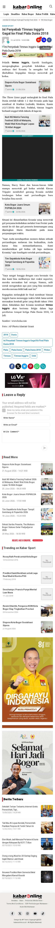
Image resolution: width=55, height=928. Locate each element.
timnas (7, 355)
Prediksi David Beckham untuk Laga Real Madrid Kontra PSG (20, 575)
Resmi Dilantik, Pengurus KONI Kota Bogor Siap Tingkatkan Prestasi (20, 608)
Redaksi (14, 901)
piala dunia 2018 (33, 349)
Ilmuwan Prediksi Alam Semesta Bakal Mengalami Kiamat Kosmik (18, 874)
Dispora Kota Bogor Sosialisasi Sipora (20, 84)
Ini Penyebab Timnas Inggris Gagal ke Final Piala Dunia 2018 (26, 342)
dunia (14, 334)
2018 (5, 334)
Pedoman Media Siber (33, 901)
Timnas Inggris (21, 355)
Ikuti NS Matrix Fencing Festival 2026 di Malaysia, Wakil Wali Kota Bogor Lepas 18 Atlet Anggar (19, 122)
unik (34, 355)
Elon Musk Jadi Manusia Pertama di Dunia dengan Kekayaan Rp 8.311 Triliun (20, 841)
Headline (15, 14)
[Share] (49, 40)
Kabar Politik (42, 14)
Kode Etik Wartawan (27, 907)
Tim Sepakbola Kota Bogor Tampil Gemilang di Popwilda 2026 (19, 262)
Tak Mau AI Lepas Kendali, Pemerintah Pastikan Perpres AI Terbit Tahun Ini (18, 825)
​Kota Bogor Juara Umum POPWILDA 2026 (17, 206)
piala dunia (16, 349)
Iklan (21, 901)
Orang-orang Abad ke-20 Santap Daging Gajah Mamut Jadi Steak (19, 857)
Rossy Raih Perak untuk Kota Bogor (20, 556)
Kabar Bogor (28, 14)
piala (5, 349)
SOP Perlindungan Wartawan (36, 904)
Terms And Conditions (14, 904)
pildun (47, 349)
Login (6, 14)
